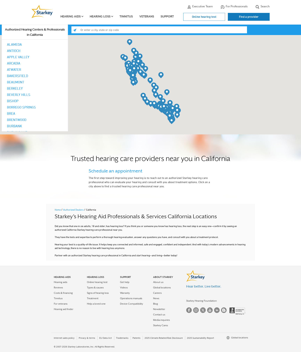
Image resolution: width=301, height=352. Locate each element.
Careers (157, 293)
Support (167, 16)
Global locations (162, 287)
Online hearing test (204, 17)
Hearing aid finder (63, 309)
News (156, 298)
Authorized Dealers (73, 209)
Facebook (189, 310)
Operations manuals (131, 298)
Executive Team (202, 6)
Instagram (196, 310)
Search (265, 6)
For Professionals (236, 6)
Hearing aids (60, 282)
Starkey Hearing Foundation (201, 300)
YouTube (210, 310)
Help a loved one (96, 303)
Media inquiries (161, 320)
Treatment (92, 298)
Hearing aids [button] (70, 16)
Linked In (217, 310)
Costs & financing (63, 293)
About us (158, 282)
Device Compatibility (131, 303)
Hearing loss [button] (100, 16)
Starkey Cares (160, 325)
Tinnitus (126, 16)
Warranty (125, 293)
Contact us (159, 314)
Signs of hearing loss (98, 293)
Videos (124, 287)
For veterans (60, 303)
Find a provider (249, 17)
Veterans (146, 16)
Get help (124, 282)
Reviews (58, 287)
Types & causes (95, 287)
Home (58, 209)
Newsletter (159, 309)
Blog (155, 303)
